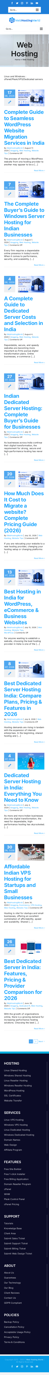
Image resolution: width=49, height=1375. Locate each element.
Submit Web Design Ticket (18, 1253)
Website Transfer (13, 1100)
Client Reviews (11, 1292)
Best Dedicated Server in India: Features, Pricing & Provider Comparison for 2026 (23, 979)
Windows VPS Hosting (16, 1124)
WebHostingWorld (15, 148)
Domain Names (12, 1139)
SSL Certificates (12, 1095)
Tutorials (8, 1223)
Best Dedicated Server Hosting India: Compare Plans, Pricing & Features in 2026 (23, 698)
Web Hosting (25, 150)
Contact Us (10, 1297)
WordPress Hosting (14, 1090)
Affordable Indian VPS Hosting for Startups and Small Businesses (20, 881)
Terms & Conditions (14, 1342)
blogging (14, 150)
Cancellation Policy (14, 1327)
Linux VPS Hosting (14, 1119)
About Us (9, 1272)
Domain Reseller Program (17, 1184)
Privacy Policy (11, 1337)
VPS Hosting (36, 905)
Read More (39, 170)
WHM (7, 1194)
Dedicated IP (24, 1006)
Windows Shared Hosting (17, 1075)
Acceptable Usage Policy (17, 1332)
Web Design (10, 1144)
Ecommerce (24, 905)
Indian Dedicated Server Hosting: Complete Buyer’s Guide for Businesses (23, 411)
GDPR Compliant (13, 1302)
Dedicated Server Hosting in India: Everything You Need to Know (23, 787)
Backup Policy (11, 1322)
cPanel (7, 1189)
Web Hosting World (34, 1359)
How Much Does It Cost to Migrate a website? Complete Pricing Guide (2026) (24, 512)
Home (17, 59)
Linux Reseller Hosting (15, 1080)
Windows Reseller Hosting (18, 1085)
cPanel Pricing (11, 1204)
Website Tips (17, 538)
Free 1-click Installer (14, 1174)
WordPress (9, 633)
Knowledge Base (13, 1228)
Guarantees (10, 1277)
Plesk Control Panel (14, 1199)
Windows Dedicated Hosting (19, 1134)
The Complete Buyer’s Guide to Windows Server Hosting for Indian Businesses (24, 219)
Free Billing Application (16, 1179)
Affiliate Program (13, 1149)
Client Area (10, 1233)
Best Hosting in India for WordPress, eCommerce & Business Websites (22, 606)
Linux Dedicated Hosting (17, 1129)
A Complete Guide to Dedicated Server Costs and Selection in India (23, 313)
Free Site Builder (12, 1169)
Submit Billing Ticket (15, 1248)
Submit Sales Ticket (14, 1238)
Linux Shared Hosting (15, 1070)
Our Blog (8, 1287)
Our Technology (12, 1282)
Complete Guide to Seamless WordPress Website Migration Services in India (24, 127)
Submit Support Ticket (16, 1243)
